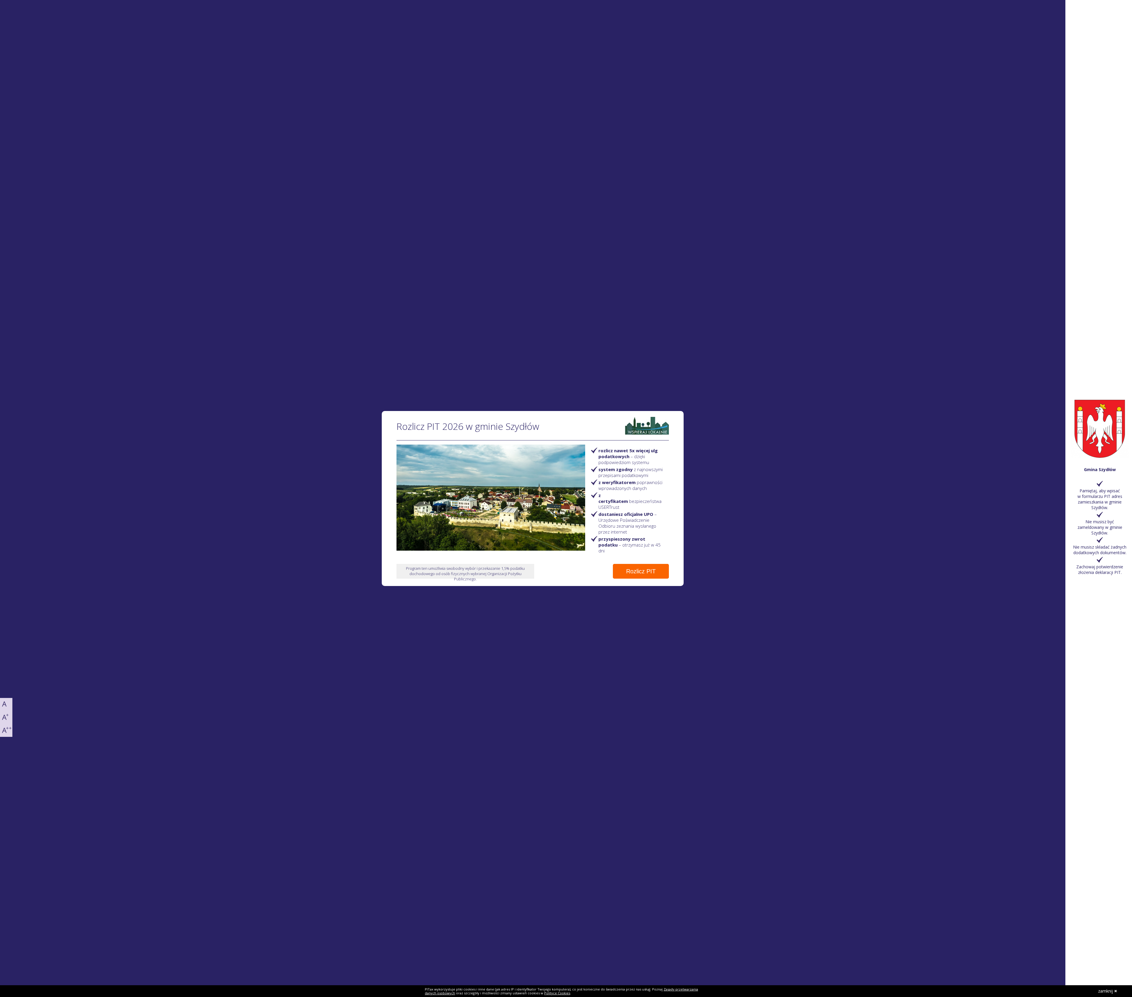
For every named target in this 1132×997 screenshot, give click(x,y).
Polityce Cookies (557, 993)
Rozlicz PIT (641, 571)
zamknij (1105, 991)
